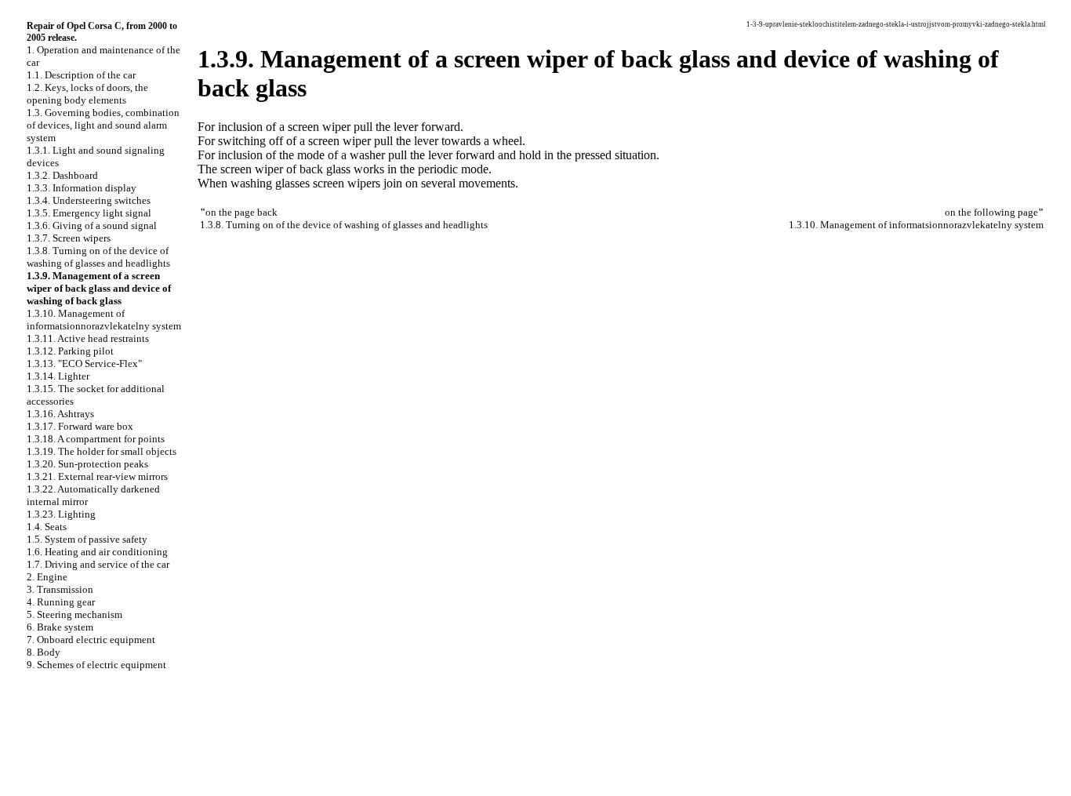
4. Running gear (61, 602)
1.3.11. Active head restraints (88, 338)
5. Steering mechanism (74, 614)
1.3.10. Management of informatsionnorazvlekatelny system (104, 319)
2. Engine (47, 577)
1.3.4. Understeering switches (89, 200)
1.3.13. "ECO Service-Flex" (84, 363)
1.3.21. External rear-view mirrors (97, 476)
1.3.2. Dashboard (62, 175)
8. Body (43, 652)
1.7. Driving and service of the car (98, 564)
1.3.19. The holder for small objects (101, 451)
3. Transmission (60, 589)
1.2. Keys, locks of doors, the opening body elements (87, 94)
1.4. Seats (47, 526)
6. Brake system (60, 627)
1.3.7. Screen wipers (69, 238)
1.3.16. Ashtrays (60, 414)
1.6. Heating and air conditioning (97, 552)
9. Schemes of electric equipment (96, 665)
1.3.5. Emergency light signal (89, 213)
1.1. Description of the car (81, 75)
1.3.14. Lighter (58, 376)
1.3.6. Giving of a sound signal (92, 225)
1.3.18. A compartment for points (96, 439)
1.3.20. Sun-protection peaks (87, 464)
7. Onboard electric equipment (91, 639)
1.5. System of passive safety (87, 539)
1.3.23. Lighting (61, 514)
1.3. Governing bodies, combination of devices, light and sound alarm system (103, 125)
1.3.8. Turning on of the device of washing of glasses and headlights (98, 257)
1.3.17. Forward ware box (80, 426)
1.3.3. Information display (81, 188)
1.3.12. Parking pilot (70, 351)
